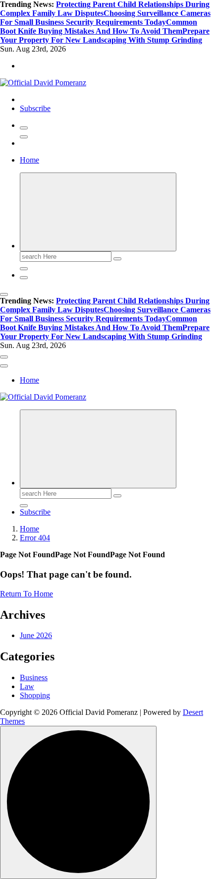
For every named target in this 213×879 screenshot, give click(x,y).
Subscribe (35, 108)
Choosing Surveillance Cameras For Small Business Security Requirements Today (105, 17)
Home (29, 160)
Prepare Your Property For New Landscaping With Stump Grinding (105, 35)
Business (34, 677)
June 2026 (36, 635)
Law (27, 686)
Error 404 (35, 537)
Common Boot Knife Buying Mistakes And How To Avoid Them (98, 26)
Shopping (35, 695)
